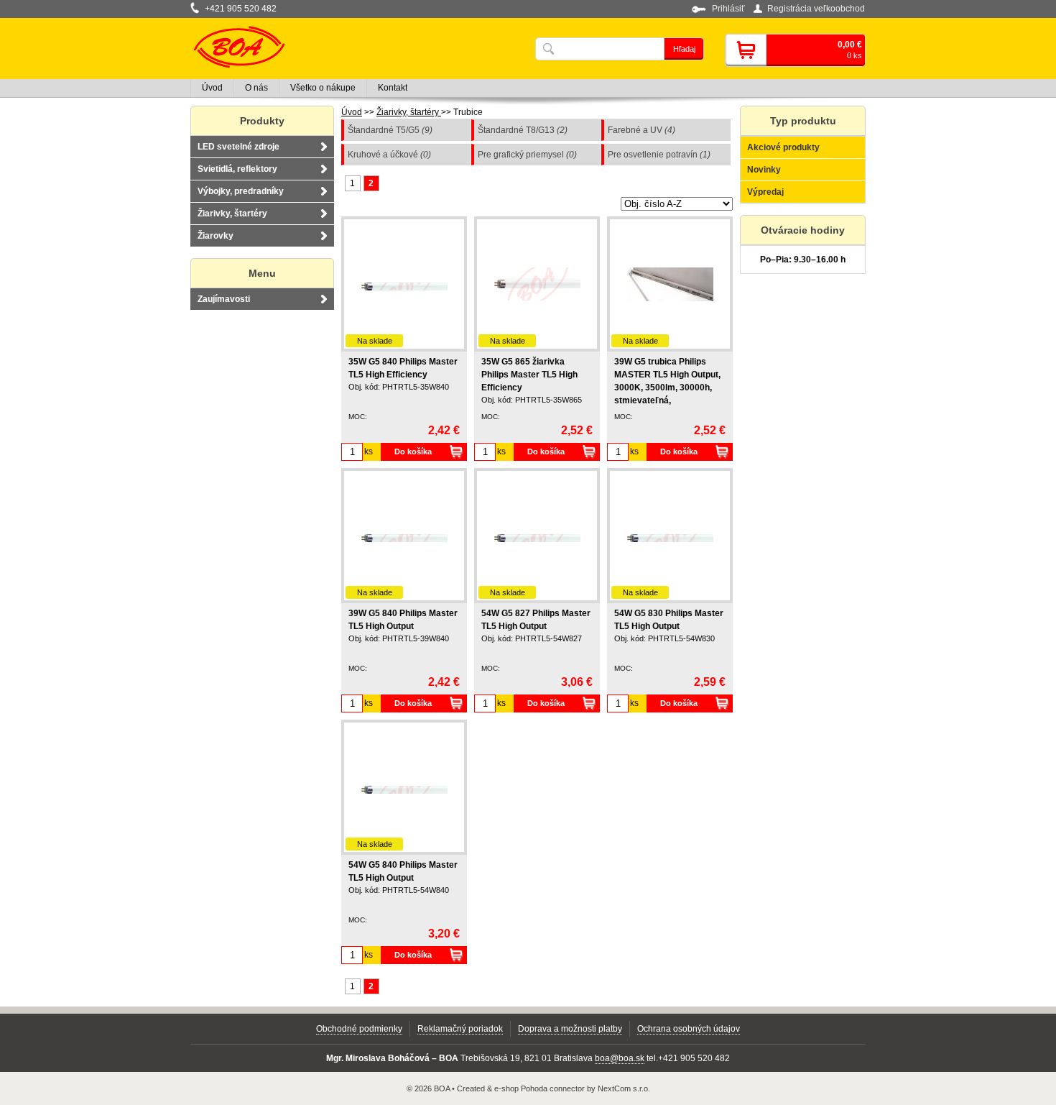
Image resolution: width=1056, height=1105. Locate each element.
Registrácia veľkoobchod (816, 9)
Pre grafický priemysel (527, 155)
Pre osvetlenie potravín (659, 155)
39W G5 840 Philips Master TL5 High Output (403, 619)
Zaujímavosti (224, 299)
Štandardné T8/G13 (523, 130)
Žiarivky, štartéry (408, 112)
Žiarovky (215, 236)
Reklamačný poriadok (460, 1029)
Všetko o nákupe (323, 88)
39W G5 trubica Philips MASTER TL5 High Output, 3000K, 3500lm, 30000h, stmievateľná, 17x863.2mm (667, 387)
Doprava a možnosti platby (570, 1029)
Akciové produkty (783, 147)
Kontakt (392, 88)
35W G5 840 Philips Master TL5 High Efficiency (403, 368)
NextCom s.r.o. (624, 1088)
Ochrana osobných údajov (688, 1029)
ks (368, 451)
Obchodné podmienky (359, 1029)
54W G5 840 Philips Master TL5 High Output (403, 871)
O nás (256, 88)
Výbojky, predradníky (241, 191)
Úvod (351, 112)
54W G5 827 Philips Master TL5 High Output (535, 619)
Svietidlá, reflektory (237, 169)
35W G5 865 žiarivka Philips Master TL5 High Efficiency (529, 375)
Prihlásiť (728, 9)
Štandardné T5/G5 (390, 130)
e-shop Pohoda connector (539, 1088)
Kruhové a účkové (389, 155)
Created (471, 1088)
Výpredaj (765, 192)
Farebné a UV (641, 130)
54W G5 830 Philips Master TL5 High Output (668, 619)
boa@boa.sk (619, 1058)
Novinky (764, 170)
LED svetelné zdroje (238, 147)
